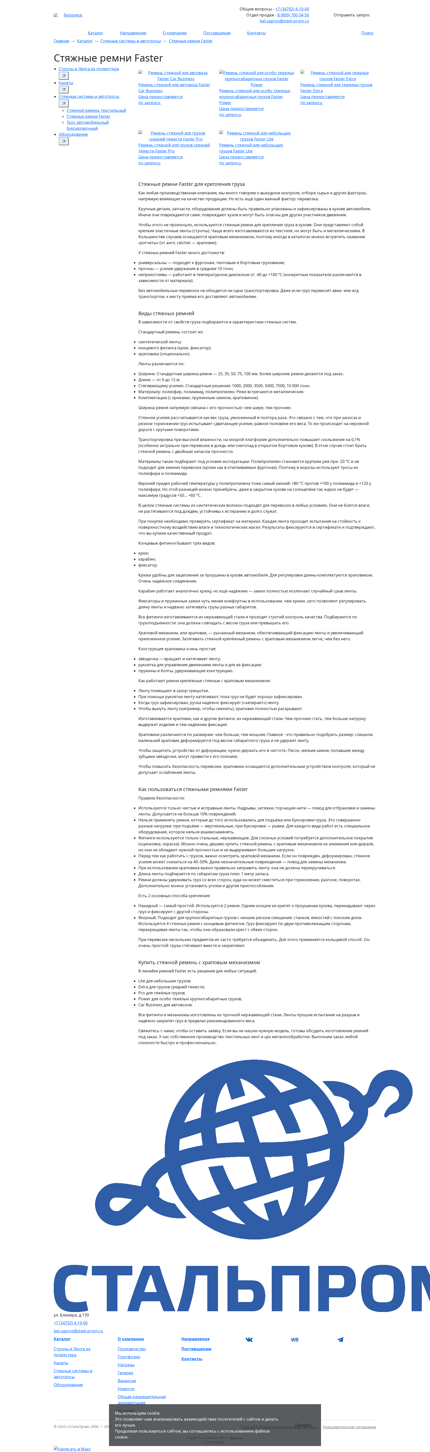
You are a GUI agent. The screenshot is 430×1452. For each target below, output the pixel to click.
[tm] (356, 1339)
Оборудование (73, 134)
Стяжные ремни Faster (191, 41)
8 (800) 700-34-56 (293, 15)
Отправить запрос (352, 15)
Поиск (367, 33)
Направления (133, 33)
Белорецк (73, 15)
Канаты (66, 82)
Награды (126, 1365)
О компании (175, 33)
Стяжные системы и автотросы (131, 41)
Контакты (256, 33)
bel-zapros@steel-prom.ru (284, 21)
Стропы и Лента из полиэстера (89, 69)
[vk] (265, 1339)
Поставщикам (217, 33)
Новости (126, 1388)
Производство (132, 1349)
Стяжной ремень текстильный (96, 110)
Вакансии (127, 1380)
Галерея (125, 1373)
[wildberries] (310, 1339)
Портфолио (129, 1357)
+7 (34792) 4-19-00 (292, 9)
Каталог (95, 33)
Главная (61, 41)
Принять (303, 1425)
